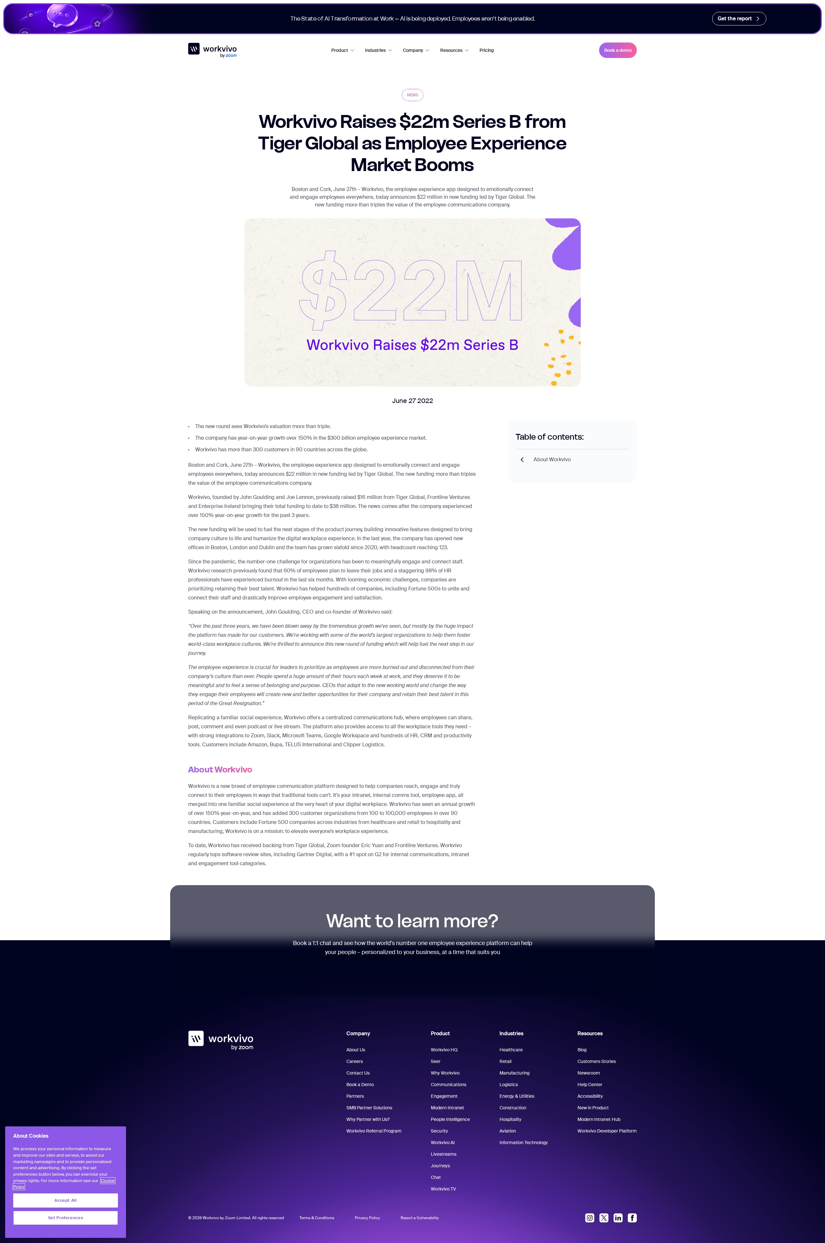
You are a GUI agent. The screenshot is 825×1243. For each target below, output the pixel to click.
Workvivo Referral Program (374, 1131)
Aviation (508, 1131)
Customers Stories (597, 1061)
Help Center (590, 1084)
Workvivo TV (443, 1189)
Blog (582, 1050)
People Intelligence (450, 1119)
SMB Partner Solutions (369, 1108)
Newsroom (589, 1073)
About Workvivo (552, 459)
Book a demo (618, 50)
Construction (513, 1108)
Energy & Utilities (517, 1096)
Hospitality (510, 1119)
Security (439, 1131)
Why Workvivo (445, 1073)
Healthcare (511, 1050)
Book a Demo (360, 1084)
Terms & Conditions (316, 1217)
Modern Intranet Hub (599, 1119)
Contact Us (358, 1073)
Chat (436, 1177)
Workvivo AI (443, 1142)
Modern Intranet (447, 1108)
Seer (436, 1061)
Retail (505, 1061)
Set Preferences (65, 1217)
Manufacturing (514, 1073)
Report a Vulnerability (420, 1217)
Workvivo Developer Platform (607, 1131)
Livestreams (443, 1154)
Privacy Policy (367, 1217)
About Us (355, 1050)
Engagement (444, 1096)
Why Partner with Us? (368, 1119)
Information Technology (524, 1142)
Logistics (509, 1084)
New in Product (593, 1108)
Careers (354, 1061)
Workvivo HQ (444, 1050)
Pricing (487, 50)
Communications (448, 1084)
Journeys (440, 1166)
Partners (355, 1096)
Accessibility (590, 1096)
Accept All (65, 1200)
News (412, 95)
